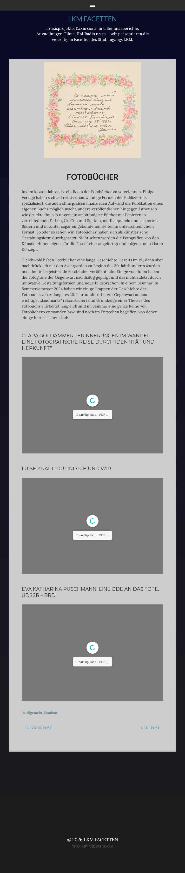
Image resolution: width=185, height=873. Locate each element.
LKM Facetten (92, 19)
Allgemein (34, 712)
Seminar (50, 712)
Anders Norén (101, 846)
